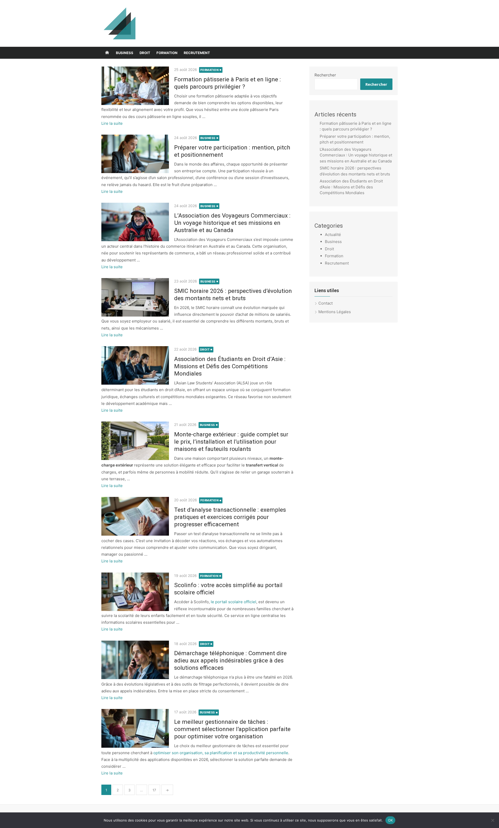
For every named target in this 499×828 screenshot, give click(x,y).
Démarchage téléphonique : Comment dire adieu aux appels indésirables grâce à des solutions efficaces (230, 660)
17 (154, 790)
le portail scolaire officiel (233, 601)
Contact (325, 303)
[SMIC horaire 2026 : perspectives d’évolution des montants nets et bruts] (135, 297)
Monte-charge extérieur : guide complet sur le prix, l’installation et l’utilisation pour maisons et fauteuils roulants (231, 441)
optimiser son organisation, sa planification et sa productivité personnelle (220, 752)
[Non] (492, 820)
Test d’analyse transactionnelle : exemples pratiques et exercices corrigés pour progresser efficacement (230, 517)
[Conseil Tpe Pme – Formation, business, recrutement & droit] (107, 53)
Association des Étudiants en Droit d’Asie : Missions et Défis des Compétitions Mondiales (230, 366)
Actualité (333, 234)
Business (124, 53)
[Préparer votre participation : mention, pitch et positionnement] (135, 154)
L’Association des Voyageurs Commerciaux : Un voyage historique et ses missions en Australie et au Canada (232, 222)
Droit (145, 53)
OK (390, 820)
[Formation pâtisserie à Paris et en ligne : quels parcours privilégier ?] (135, 86)
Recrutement (197, 53)
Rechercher (325, 75)
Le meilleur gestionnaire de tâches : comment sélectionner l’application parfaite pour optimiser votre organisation (232, 729)
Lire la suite (112, 123)
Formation (167, 53)
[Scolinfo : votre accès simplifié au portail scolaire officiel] (135, 592)
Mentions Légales (334, 311)
